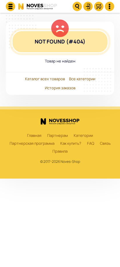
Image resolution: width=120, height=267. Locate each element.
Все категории (82, 79)
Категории (83, 135)
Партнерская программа (32, 143)
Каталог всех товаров (45, 79)
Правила (60, 151)
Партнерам (57, 135)
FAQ (90, 143)
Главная (34, 135)
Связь (105, 143)
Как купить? (70, 143)
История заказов (60, 88)
